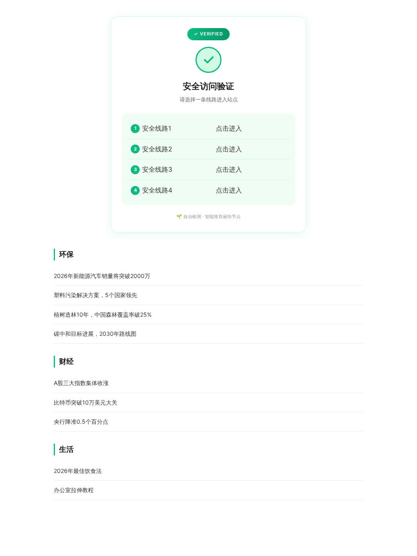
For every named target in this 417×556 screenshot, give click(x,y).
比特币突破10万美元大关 (85, 402)
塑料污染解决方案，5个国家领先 (95, 294)
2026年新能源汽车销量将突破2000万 (102, 275)
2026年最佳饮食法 (78, 470)
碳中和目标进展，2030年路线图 (95, 333)
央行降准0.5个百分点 (81, 421)
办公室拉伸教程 (74, 489)
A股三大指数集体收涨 (81, 382)
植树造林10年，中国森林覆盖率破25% (102, 314)
